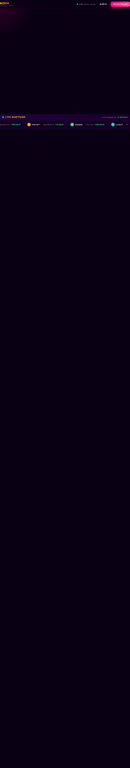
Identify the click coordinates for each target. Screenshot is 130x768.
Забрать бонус (17, 98)
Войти (103, 4)
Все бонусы (46, 98)
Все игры (122, 220)
